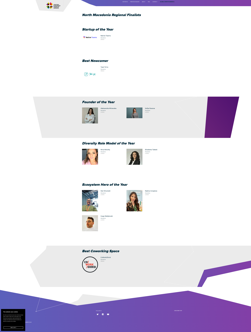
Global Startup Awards (167, 1)
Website (102, 39)
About (143, 1)
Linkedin (102, 112)
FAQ (149, 1)
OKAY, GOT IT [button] (13, 327)
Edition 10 (125, 1)
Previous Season (134, 1)
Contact (154, 1)
